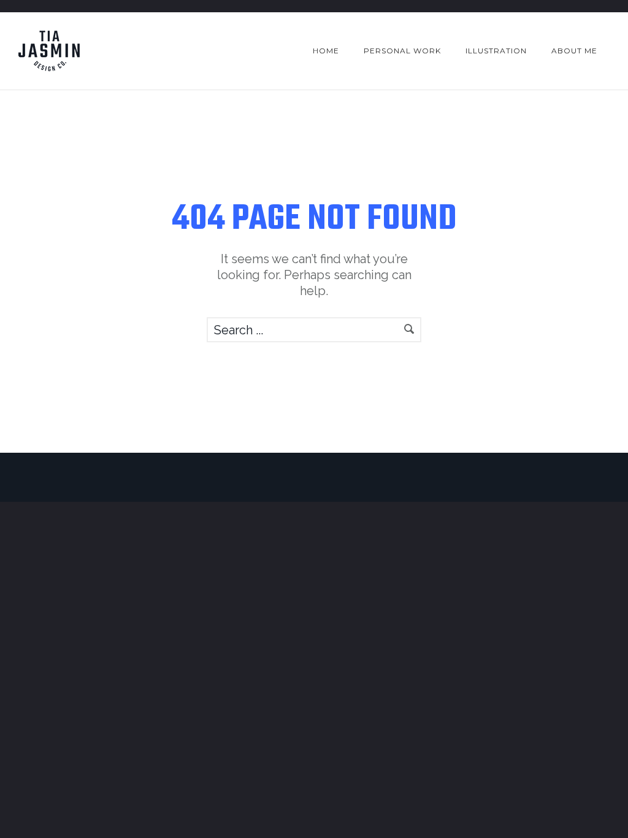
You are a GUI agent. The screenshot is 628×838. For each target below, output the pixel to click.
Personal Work (402, 50)
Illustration (496, 50)
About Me (574, 50)
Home (326, 50)
